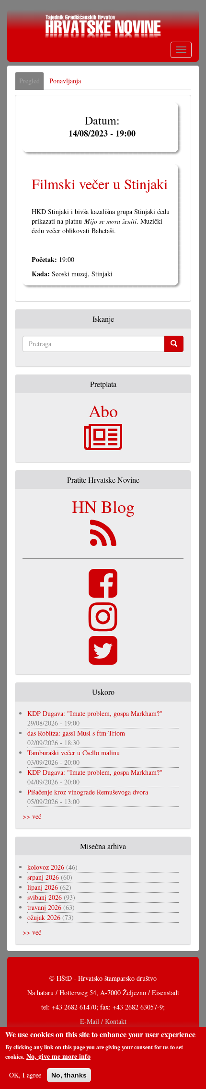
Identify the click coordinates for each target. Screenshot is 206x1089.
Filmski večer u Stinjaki (100, 183)
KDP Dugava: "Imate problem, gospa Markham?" (94, 713)
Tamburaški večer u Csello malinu (73, 752)
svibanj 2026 (44, 897)
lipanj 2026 (42, 887)
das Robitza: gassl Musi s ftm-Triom (76, 732)
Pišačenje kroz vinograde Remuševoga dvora (87, 791)
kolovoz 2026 (45, 867)
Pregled (31, 83)
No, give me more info (58, 1056)
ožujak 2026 (43, 917)
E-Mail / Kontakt (103, 1021)
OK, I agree (25, 1074)
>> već (32, 816)
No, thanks (69, 1075)
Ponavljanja (65, 80)
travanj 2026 (44, 907)
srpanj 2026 (43, 877)
